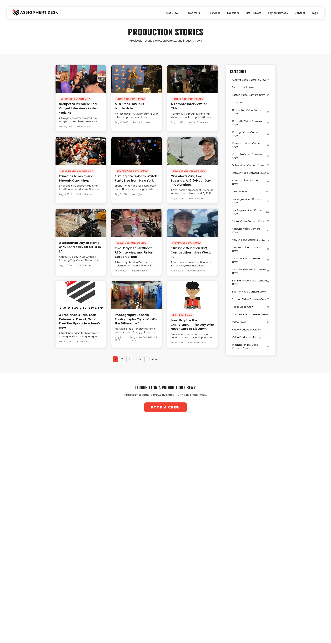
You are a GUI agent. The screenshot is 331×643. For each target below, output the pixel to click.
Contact (300, 13)
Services (215, 13)
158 (140, 359)
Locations (233, 13)
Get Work (194, 13)
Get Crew (172, 13)
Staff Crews (253, 13)
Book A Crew (165, 407)
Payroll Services (278, 13)
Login (315, 13)
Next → (153, 359)
